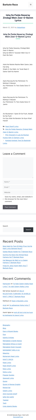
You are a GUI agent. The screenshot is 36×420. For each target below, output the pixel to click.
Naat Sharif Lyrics (11, 126)
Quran (5, 381)
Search (5, 226)
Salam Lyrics (7, 391)
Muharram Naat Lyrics (11, 356)
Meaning (6, 353)
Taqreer (5, 400)
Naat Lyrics (7, 363)
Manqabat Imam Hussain (12, 347)
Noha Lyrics (7, 372)
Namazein (6, 284)
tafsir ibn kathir (8, 397)
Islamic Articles (8, 338)
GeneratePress (18, 417)
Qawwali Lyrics (8, 378)
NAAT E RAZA (8, 359)
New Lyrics (7, 369)
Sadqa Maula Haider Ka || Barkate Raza (17, 252)
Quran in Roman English (11, 384)
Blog (4, 328)
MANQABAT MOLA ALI (11, 350)
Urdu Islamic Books (10, 406)
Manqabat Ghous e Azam (12, 344)
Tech (4, 403)
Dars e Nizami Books (10, 331)
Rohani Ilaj (6, 387)
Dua (4, 334)
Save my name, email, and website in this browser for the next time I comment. (19, 199)
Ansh (5, 305)
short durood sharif (10, 394)
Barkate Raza (10, 4)
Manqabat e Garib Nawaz (12, 341)
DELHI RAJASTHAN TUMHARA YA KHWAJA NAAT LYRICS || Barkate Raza (16, 293)
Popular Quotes (8, 375)
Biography (6, 325)
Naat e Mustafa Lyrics (20, 301)
